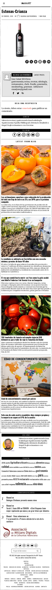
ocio (33, 476)
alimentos (40, 462)
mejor (14, 475)
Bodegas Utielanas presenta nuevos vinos (21, 500)
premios (46, 476)
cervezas (31, 467)
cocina (38, 467)
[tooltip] (27, 61)
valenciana (29, 484)
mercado (24, 475)
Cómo (26, 470)
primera (10, 479)
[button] (38, 551)
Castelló (21, 467)
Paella (36, 476)
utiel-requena (10, 484)
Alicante (24, 462)
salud (48, 480)
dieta (30, 471)
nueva (30, 475)
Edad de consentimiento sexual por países (18, 398)
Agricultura (15, 462)
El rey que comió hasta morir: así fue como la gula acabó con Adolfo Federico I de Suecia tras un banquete (24, 279)
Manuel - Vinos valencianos (16, 516)
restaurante (24, 479)
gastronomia (42, 471)
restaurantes (34, 479)
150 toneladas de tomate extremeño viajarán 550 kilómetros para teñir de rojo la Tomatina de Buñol (22, 338)
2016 (3, 462)
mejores (18, 476)
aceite (8, 462)
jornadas (4, 476)
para (40, 475)
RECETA (16, 479)
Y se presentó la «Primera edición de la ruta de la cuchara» (25, 520)
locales (9, 476)
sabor (45, 479)
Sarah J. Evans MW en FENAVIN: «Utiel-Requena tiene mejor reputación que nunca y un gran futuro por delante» (27, 509)
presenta (5, 479)
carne (11, 467)
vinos (40, 484)
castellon (16, 467)
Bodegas (47, 462)
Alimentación (32, 463)
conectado (27, 108)
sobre (3, 484)
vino (35, 484)
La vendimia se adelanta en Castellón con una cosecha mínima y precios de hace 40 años (23, 260)
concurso (20, 471)
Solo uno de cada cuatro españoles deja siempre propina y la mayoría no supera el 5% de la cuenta (25, 416)
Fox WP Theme (38, 555)
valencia (20, 483)
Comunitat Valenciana (9, 471)
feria (34, 471)
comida (43, 467)
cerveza (26, 467)
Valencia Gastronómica (29, 16)
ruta (41, 479)
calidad (5, 466)
